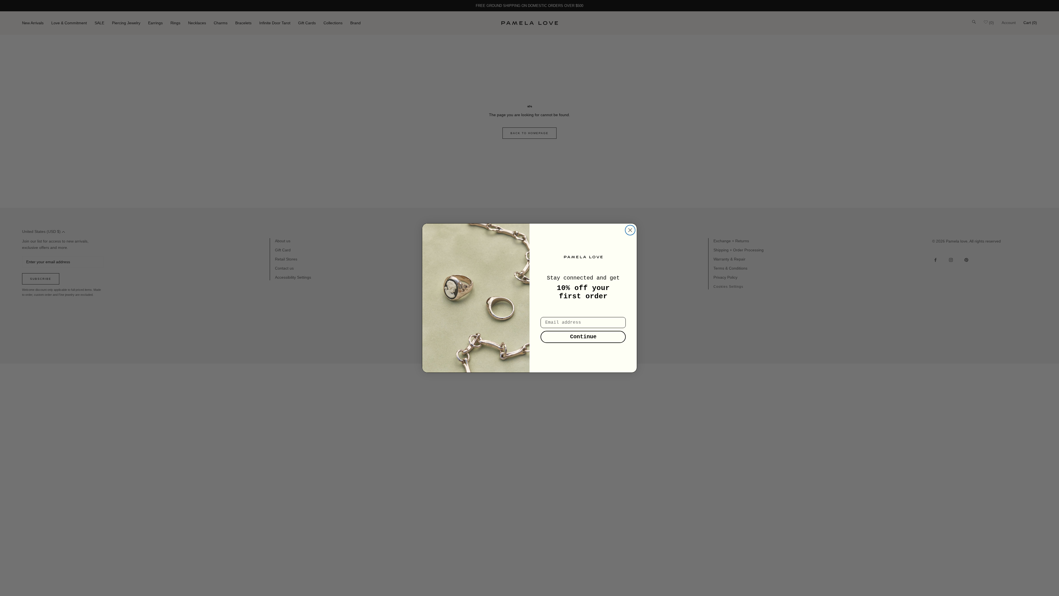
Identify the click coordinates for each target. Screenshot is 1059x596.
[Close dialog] (630, 230)
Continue (583, 337)
